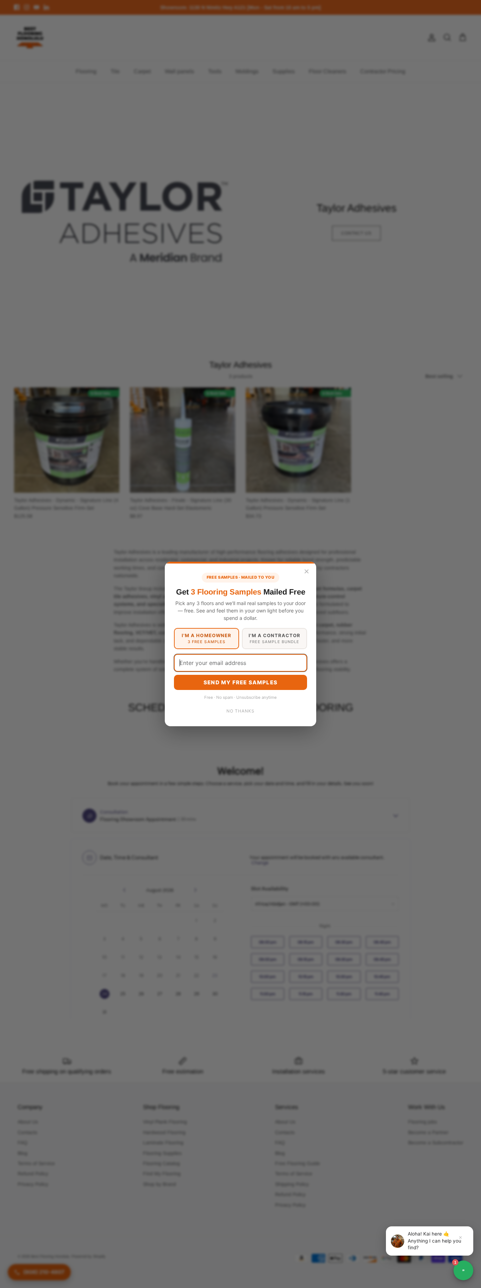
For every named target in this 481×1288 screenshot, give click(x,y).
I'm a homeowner (206, 638)
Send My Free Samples (240, 682)
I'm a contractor (275, 638)
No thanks (240, 711)
